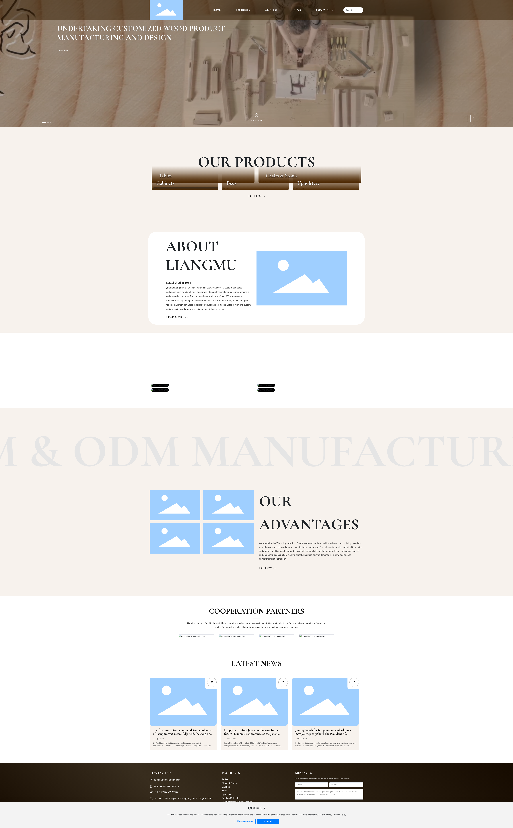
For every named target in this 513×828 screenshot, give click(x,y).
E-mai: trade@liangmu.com (167, 780)
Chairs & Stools (229, 783)
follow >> (256, 196)
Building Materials (230, 798)
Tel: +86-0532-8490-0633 (166, 792)
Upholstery (308, 183)
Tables (225, 779)
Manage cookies (245, 821)
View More (63, 50)
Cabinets (165, 183)
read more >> (177, 317)
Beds (231, 183)
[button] (44, 122)
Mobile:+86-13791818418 (166, 786)
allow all (268, 821)
